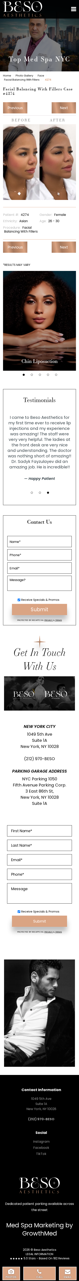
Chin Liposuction (39, 361)
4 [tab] (48, 375)
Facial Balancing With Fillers (22, 79)
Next (64, 107)
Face (41, 75)
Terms (58, 620)
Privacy (48, 620)
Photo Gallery (24, 75)
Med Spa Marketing (35, 1225)
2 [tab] (32, 375)
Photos (11, 1277)
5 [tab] (56, 375)
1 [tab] (24, 375)
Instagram (41, 1141)
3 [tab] (40, 375)
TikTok (41, 1153)
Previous (15, 107)
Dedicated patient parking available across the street (39, 1206)
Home (7, 75)
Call (39, 1277)
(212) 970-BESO (39, 759)
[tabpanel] (39, 321)
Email (68, 1277)
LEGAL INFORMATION (39, 1254)
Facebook (41, 1147)
